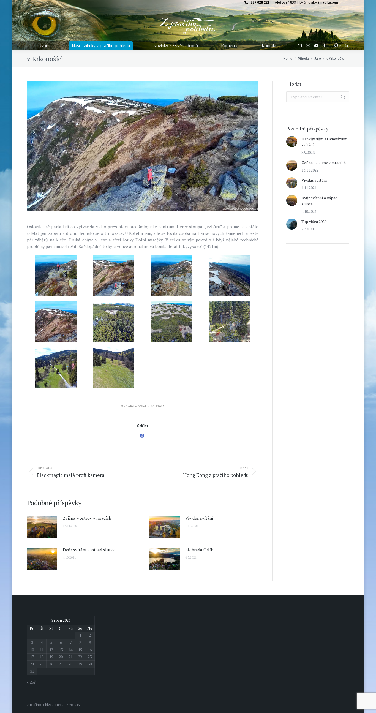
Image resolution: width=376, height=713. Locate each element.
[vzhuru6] (171, 321)
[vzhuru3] (56, 321)
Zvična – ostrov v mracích (87, 518)
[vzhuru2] (113, 275)
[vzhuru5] (229, 275)
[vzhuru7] (113, 321)
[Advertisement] (327, 289)
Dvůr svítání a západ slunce (89, 550)
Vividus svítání (199, 518)
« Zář (31, 682)
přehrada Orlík (199, 550)
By (134, 406)
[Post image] (42, 527)
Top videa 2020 (313, 221)
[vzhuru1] (56, 275)
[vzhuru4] (171, 275)
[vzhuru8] (229, 321)
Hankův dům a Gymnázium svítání (324, 142)
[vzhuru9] (113, 367)
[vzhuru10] (56, 367)
